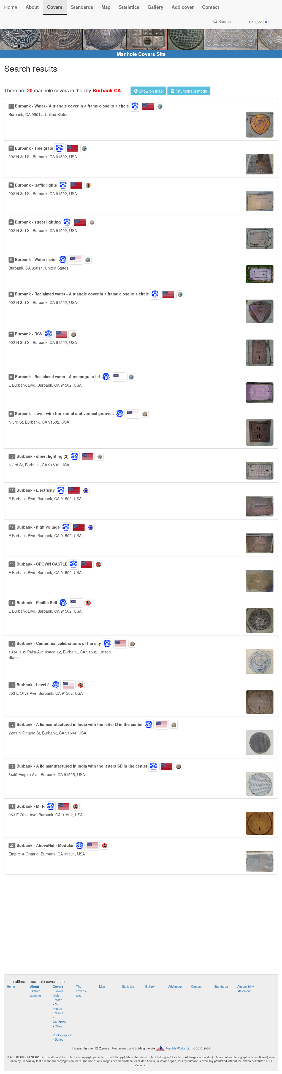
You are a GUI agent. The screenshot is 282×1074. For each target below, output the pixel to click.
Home (10, 6)
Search (224, 21)
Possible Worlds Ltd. (178, 1048)
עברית (255, 21)
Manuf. (59, 1013)
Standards (82, 7)
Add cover (183, 7)
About (32, 7)
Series (59, 1039)
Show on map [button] (150, 91)
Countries (59, 1021)
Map (105, 7)
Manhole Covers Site (141, 54)
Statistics (129, 7)
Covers (55, 7)
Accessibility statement (245, 988)
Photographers (63, 1035)
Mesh (58, 999)
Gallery (155, 7)
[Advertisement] (141, 927)
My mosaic (58, 1006)
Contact (210, 7)
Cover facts (58, 993)
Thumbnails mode (191, 91)
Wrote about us (36, 993)
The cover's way (81, 990)
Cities (58, 1026)
